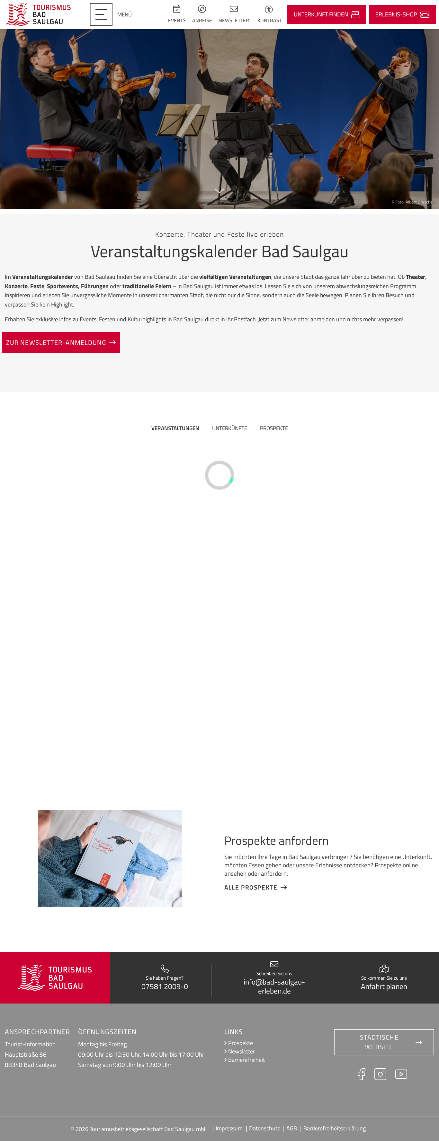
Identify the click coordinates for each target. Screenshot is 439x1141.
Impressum (229, 1128)
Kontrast (269, 20)
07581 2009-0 (164, 986)
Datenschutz (264, 1128)
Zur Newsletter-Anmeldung (56, 342)
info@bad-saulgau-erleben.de (274, 986)
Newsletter (241, 1051)
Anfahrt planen (384, 986)
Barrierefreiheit (246, 1059)
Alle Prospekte (250, 887)
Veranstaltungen (175, 428)
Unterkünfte (229, 428)
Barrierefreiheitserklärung (334, 1128)
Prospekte (274, 428)
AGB (291, 1128)
